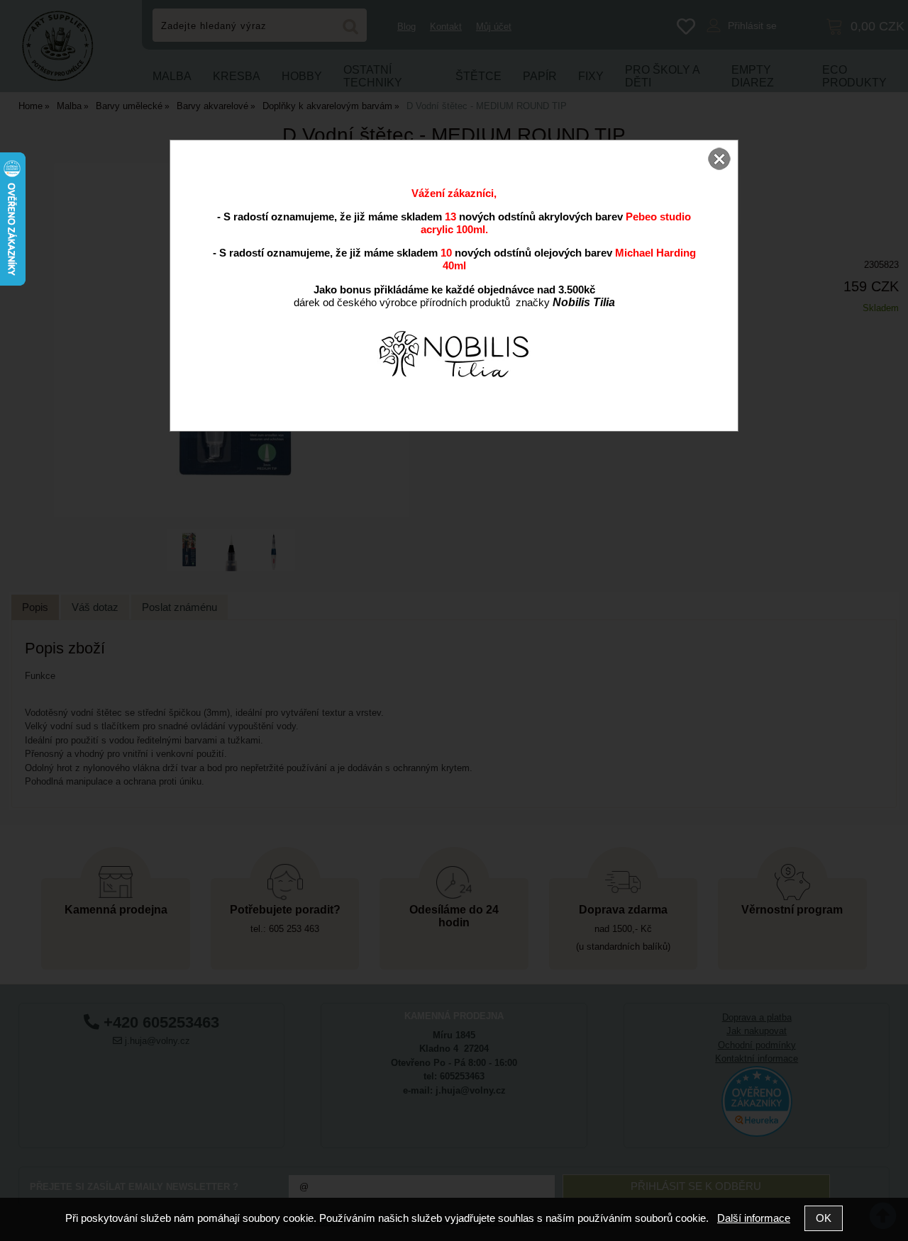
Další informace (753, 1218)
